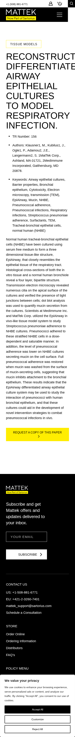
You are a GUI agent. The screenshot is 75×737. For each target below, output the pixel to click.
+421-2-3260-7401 (26, 599)
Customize (37, 719)
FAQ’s (10, 655)
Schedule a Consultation (24, 613)
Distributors (14, 648)
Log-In (51, 4)
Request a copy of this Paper (37, 432)
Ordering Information (21, 641)
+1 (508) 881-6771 (17, 4)
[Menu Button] (59, 15)
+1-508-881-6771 (25, 592)
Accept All (37, 709)
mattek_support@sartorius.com (29, 606)
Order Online (15, 634)
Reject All (37, 729)
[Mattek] (21, 14)
